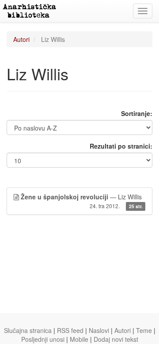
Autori (21, 39)
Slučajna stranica (28, 330)
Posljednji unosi (42, 339)
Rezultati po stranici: (121, 146)
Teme (144, 330)
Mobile (79, 339)
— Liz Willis (82, 200)
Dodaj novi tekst (116, 339)
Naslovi (99, 330)
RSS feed (70, 330)
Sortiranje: (136, 113)
